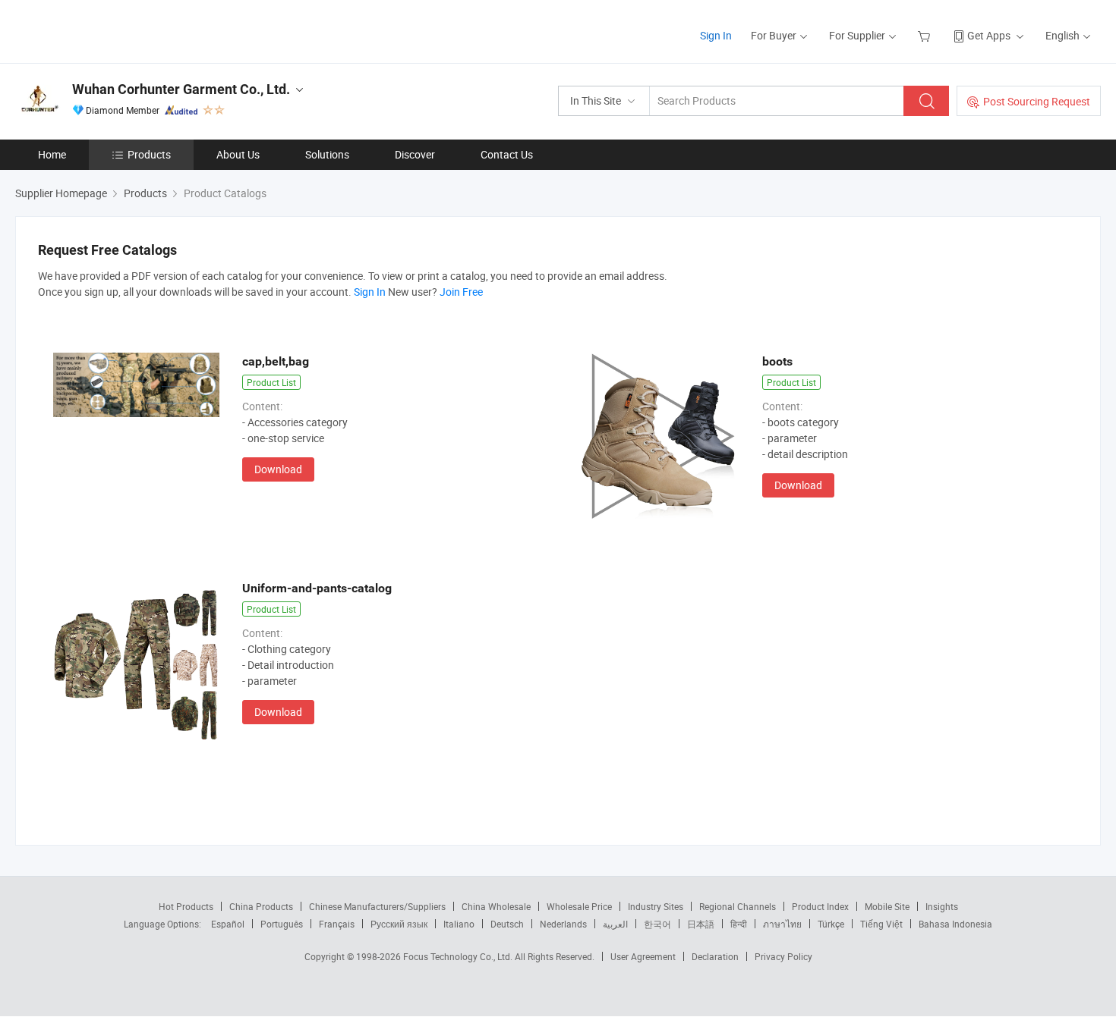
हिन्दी (738, 924)
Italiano (458, 924)
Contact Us (507, 154)
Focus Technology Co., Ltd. (459, 956)
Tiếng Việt (881, 924)
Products (149, 154)
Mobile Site (887, 906)
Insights (941, 906)
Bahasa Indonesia (955, 924)
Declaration (715, 956)
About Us (238, 154)
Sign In (716, 35)
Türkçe (831, 924)
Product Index (820, 906)
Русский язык (398, 924)
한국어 (657, 924)
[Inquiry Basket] (926, 35)
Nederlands (563, 924)
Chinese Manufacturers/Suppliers (377, 906)
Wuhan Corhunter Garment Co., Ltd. (181, 89)
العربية (615, 924)
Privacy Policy (783, 956)
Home (52, 154)
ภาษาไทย (782, 924)
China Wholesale (496, 906)
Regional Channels (737, 906)
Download (278, 469)
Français (337, 924)
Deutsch (507, 924)
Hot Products (186, 906)
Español (227, 924)
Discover (415, 154)
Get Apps (989, 35)
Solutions (327, 154)
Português (281, 924)
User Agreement (643, 956)
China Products (261, 906)
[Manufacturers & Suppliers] (112, 30)
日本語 (700, 924)
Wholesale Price (579, 906)
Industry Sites (655, 906)
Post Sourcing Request (1036, 101)
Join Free (461, 291)
